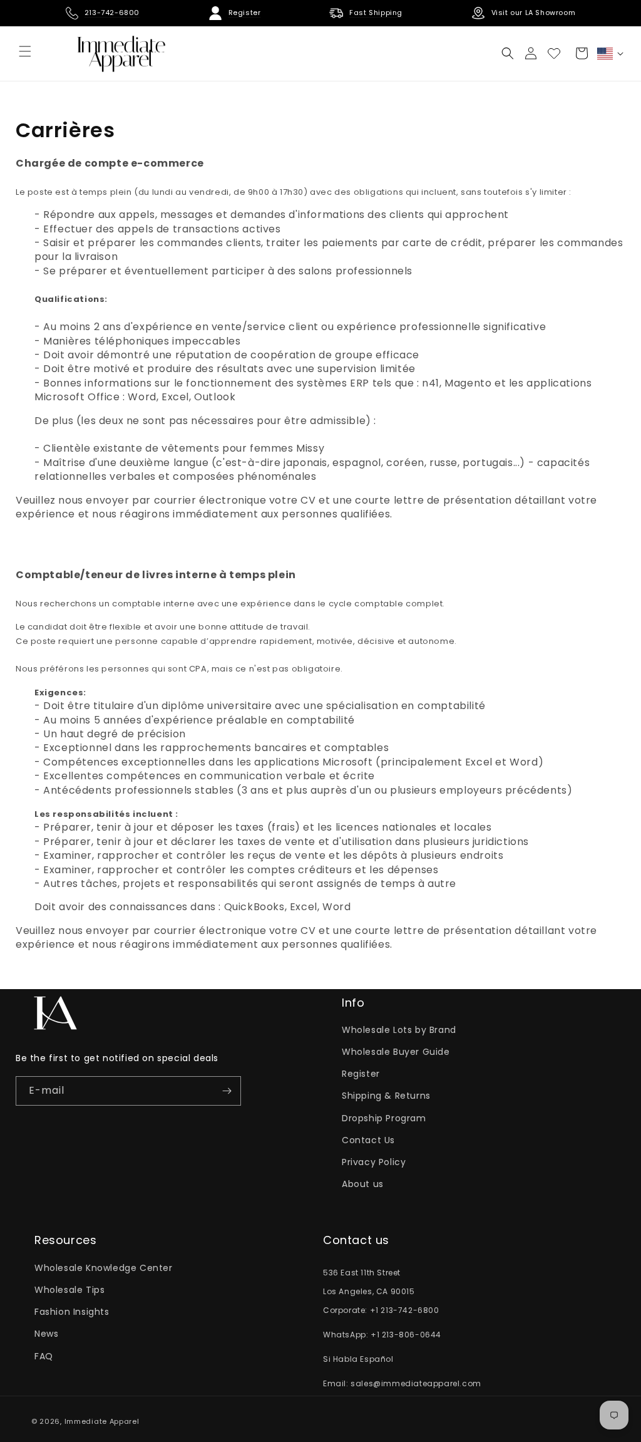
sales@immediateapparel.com (416, 1383)
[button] (507, 53)
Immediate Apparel (102, 1421)
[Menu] (25, 51)
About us (363, 1184)
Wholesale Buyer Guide (396, 1051)
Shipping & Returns (386, 1095)
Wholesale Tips (69, 1290)
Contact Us (368, 1140)
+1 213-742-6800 (404, 1310)
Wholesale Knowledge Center (103, 1268)
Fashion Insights (72, 1311)
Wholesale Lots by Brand (399, 1030)
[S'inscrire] (226, 1091)
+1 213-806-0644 (406, 1334)
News (46, 1333)
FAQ (43, 1356)
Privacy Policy (374, 1162)
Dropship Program (384, 1118)
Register (361, 1073)
